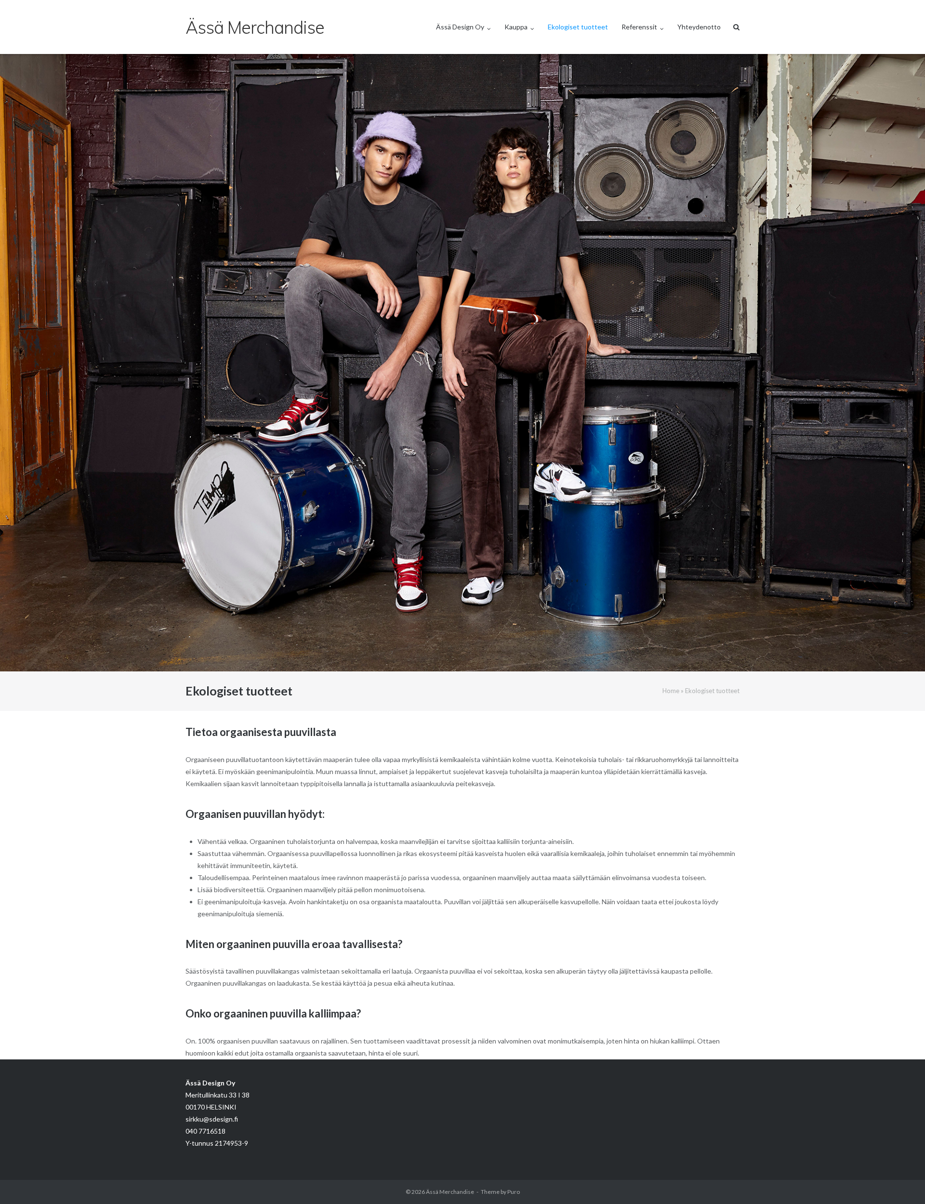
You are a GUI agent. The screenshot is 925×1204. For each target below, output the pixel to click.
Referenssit (639, 27)
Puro (513, 1191)
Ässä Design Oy (460, 27)
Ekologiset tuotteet (578, 27)
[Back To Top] (901, 1181)
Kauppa (516, 27)
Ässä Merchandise (450, 1191)
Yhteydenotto (699, 27)
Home (670, 691)
